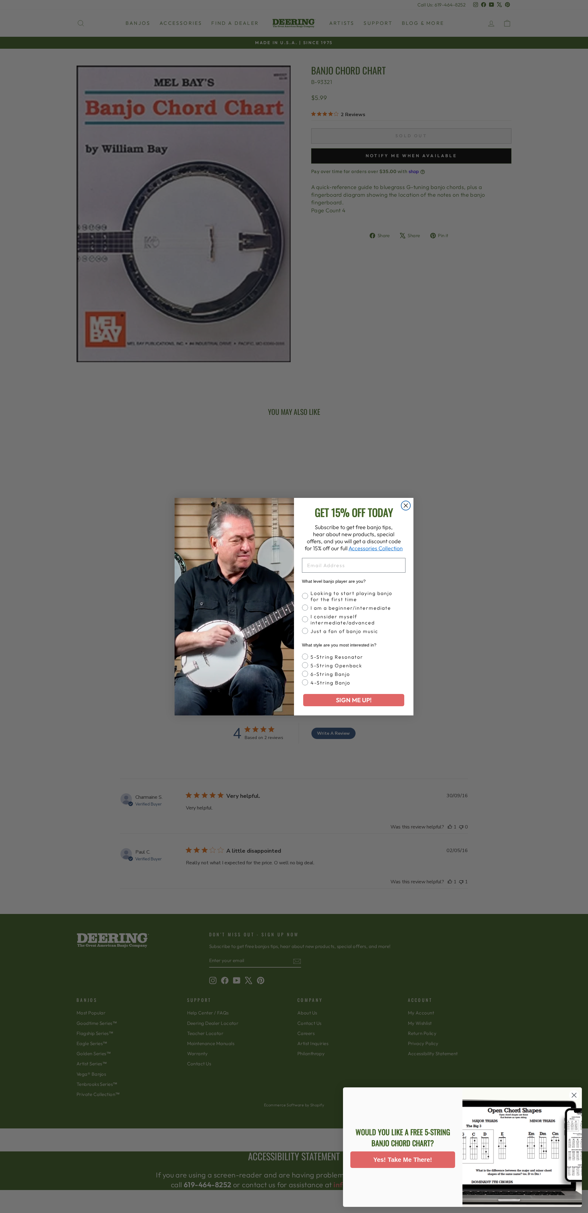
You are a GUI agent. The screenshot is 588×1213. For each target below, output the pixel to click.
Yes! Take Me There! (402, 1159)
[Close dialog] (405, 505)
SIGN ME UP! (353, 700)
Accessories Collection (376, 548)
